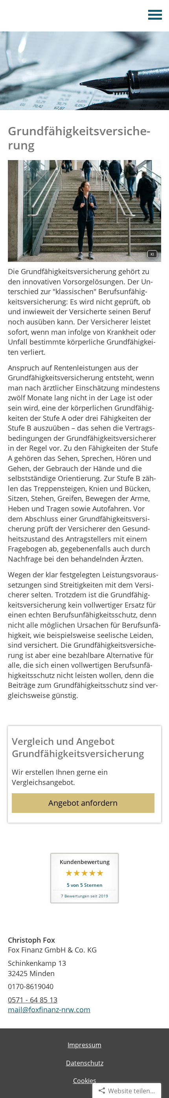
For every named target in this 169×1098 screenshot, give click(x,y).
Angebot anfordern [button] (83, 803)
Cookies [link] (84, 1080)
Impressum (84, 1045)
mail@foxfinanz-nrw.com (49, 1009)
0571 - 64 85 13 (32, 999)
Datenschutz (84, 1063)
